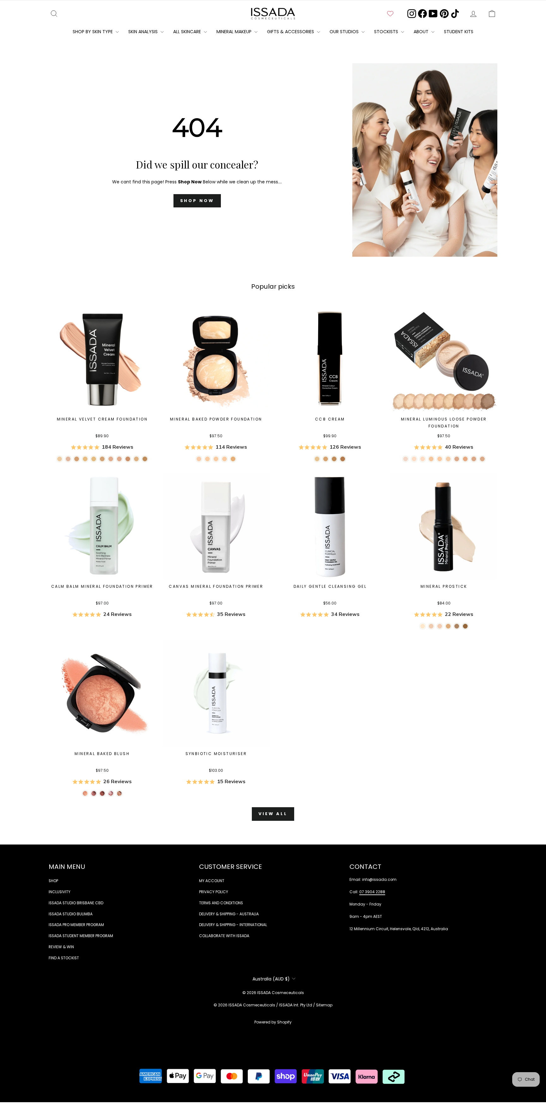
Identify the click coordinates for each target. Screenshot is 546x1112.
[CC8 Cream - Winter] (326, 459)
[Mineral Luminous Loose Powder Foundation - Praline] (465, 459)
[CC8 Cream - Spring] (343, 459)
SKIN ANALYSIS (143, 31)
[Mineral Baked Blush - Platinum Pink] (94, 793)
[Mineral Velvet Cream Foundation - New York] (77, 459)
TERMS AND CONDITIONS (221, 903)
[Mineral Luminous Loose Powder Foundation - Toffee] (482, 459)
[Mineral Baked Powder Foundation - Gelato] (216, 459)
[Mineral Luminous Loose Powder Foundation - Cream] (414, 459)
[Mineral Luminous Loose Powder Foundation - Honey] (431, 459)
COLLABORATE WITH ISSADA (224, 935)
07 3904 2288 (372, 891)
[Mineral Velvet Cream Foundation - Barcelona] (128, 459)
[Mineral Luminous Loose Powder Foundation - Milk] (406, 459)
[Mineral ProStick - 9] (448, 626)
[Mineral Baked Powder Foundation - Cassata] (207, 459)
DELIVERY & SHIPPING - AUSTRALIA (229, 914)
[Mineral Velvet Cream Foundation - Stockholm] (60, 459)
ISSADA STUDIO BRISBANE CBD (76, 903)
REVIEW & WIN (61, 946)
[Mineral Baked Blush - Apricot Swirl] (119, 793)
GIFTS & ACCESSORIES (291, 31)
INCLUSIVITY (59, 891)
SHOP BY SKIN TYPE (93, 31)
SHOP (53, 880)
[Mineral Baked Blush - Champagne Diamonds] (85, 793)
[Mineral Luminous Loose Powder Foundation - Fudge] (474, 459)
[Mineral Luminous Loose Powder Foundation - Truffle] (457, 459)
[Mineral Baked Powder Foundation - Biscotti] (224, 459)
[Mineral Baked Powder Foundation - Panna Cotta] (199, 459)
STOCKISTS (386, 31)
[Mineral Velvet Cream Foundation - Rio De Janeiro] (119, 459)
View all (273, 814)
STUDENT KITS (458, 31)
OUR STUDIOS (345, 31)
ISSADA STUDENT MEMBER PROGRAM (81, 935)
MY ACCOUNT (211, 880)
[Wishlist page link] (390, 13)
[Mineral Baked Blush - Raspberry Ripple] (111, 793)
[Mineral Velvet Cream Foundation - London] (68, 459)
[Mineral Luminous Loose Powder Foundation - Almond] (440, 459)
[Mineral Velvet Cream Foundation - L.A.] (102, 459)
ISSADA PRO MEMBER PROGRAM (76, 924)
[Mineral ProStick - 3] (431, 626)
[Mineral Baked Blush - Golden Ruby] (102, 793)
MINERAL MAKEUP (234, 31)
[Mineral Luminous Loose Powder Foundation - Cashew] (448, 459)
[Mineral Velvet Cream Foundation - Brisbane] (94, 459)
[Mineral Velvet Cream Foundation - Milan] (111, 459)
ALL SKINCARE (187, 31)
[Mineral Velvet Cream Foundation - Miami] (136, 459)
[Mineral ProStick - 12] (457, 626)
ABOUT (422, 31)
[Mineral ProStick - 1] (423, 626)
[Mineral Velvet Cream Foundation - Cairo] (145, 459)
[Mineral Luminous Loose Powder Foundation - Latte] (423, 459)
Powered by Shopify (273, 1022)
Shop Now (197, 201)
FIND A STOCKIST (64, 958)
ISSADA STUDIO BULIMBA (71, 914)
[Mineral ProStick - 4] (440, 626)
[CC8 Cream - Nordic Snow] (317, 459)
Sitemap (324, 1005)
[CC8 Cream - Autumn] (334, 459)
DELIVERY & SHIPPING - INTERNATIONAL (233, 924)
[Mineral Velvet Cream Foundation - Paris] (85, 459)
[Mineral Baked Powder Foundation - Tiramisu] (233, 459)
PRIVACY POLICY (213, 891)
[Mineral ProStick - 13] (465, 626)
